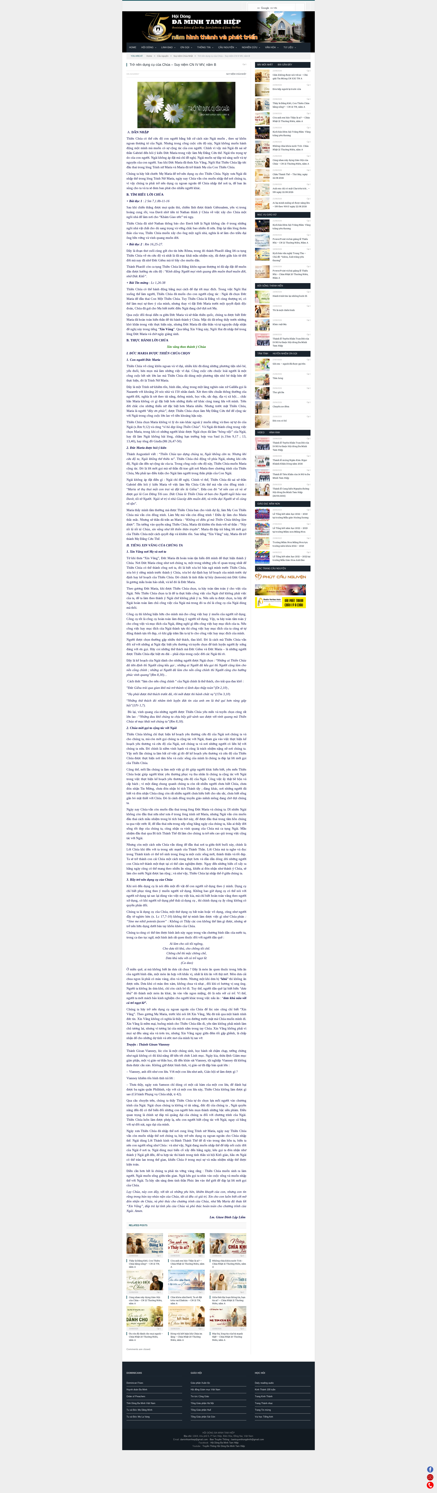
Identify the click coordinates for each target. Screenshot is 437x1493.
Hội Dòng (147, 47)
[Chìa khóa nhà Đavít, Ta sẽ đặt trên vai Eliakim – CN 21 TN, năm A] (186, 1282)
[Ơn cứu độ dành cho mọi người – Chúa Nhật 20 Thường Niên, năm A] (144, 1318)
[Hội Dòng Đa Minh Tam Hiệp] (218, 26)
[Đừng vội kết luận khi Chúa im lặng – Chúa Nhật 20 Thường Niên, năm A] (186, 1318)
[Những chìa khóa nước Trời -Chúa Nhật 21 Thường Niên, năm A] (228, 1245)
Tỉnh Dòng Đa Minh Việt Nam (140, 1403)
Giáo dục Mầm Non (268, 503)
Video (260, 432)
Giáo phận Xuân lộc (200, 1383)
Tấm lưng (278, 378)
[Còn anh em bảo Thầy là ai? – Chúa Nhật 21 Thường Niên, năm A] (186, 1245)
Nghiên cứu (249, 47)
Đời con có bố (280, 420)
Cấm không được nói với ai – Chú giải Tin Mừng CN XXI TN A (290, 76)
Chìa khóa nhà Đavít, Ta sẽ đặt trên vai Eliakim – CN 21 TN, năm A (186, 1300)
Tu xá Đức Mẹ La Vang (138, 1416)
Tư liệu (288, 47)
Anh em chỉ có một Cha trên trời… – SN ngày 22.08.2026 (291, 190)
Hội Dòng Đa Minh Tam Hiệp (224, 1442)
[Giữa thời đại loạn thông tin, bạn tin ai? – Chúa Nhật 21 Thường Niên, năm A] (228, 1282)
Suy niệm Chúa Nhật (236, 74)
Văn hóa (270, 47)
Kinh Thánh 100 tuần (265, 1389)
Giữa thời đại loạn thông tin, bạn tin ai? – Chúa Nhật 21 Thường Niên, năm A (228, 1300)
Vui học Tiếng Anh (264, 1416)
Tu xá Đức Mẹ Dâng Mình (139, 1410)
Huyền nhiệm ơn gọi (285, 353)
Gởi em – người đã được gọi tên (289, 363)
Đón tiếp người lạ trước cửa (287, 89)
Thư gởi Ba (278, 392)
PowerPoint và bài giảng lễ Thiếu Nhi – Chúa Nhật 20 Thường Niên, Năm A (290, 274)
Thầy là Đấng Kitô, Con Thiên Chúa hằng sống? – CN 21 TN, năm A (144, 1263)
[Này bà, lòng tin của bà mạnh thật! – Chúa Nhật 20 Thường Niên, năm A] (228, 1318)
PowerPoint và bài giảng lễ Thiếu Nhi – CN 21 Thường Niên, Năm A (290, 240)
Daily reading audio (264, 1383)
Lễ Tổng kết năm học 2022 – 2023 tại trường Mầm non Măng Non (290, 530)
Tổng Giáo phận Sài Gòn (203, 1416)
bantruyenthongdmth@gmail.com (247, 1439)
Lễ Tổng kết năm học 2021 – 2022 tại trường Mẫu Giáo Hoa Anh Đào (291, 558)
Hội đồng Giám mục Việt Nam (205, 1389)
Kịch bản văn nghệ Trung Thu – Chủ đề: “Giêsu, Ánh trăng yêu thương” (289, 257)
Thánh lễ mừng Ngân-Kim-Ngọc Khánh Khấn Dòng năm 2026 (290, 462)
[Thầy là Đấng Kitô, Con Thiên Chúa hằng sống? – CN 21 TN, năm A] (144, 1245)
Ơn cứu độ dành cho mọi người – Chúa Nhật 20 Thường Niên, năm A (146, 1336)
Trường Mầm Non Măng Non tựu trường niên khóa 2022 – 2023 (290, 544)
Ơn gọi (184, 47)
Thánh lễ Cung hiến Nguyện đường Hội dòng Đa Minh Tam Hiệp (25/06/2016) (291, 492)
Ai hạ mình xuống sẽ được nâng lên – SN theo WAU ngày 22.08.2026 (291, 204)
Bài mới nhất (265, 64)
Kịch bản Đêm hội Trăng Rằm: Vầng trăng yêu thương (292, 133)
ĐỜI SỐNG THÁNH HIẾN (270, 285)
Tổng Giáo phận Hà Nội (202, 1403)
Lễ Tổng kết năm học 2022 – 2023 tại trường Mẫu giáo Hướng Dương (290, 515)
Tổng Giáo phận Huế (201, 1410)
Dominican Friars (134, 1383)
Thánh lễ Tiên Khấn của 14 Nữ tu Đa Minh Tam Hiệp (291, 476)
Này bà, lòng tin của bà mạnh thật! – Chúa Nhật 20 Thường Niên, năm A (227, 1336)
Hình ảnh (274, 432)
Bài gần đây (285, 64)
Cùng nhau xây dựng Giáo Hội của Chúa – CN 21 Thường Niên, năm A (145, 1300)
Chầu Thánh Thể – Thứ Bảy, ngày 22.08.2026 (290, 176)
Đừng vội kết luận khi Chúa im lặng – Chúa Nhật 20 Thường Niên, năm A (186, 1336)
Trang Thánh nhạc (264, 1403)
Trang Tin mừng (263, 1410)
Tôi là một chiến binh (284, 310)
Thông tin (203, 47)
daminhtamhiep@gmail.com (194, 1439)
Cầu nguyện (226, 47)
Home (132, 47)
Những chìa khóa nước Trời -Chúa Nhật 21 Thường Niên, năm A (229, 1263)
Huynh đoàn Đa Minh (136, 1389)
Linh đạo (167, 47)
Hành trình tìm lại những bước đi (290, 295)
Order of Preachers (135, 1396)
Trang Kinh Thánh (263, 1396)
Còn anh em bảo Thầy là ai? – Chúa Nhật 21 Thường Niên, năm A (188, 1263)
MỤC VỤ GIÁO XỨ (267, 214)
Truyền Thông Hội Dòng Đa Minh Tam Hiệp (223, 1446)
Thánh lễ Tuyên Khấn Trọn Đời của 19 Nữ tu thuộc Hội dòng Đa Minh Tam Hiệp (291, 342)
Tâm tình (262, 353)
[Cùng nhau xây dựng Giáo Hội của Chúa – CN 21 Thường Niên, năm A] (144, 1282)
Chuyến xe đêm (281, 406)
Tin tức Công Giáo (200, 1396)
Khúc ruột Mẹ (280, 324)
